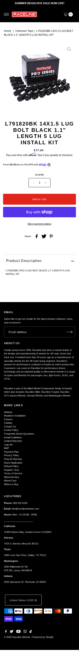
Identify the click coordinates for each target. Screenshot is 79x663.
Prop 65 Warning (13, 459)
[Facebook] (6, 632)
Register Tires (11, 470)
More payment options (39, 224)
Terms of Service (13, 473)
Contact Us (10, 426)
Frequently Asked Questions (19, 433)
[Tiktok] (30, 632)
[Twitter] (11, 632)
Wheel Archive (11, 477)
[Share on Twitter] (44, 236)
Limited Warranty (13, 441)
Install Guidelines (13, 437)
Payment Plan (11, 451)
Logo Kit (8, 444)
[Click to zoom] (69, 49)
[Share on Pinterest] (51, 236)
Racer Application (13, 462)
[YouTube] (18, 632)
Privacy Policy (11, 455)
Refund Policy (11, 466)
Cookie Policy (11, 430)
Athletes (8, 412)
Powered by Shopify (43, 637)
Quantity (39, 174)
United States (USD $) (23, 600)
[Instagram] (25, 632)
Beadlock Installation (15, 415)
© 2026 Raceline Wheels (17, 637)
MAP (6, 448)
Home (7, 30)
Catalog (8, 423)
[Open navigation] (6, 14)
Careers (8, 419)
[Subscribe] (69, 331)
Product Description (24, 261)
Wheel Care (10, 480)
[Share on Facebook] (36, 236)
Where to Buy (11, 484)
